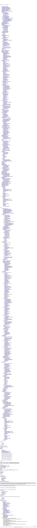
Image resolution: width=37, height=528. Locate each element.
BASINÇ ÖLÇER (5, 124)
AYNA (2, 46)
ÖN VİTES (4, 61)
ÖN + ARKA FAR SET (6, 37)
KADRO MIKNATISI (5, 59)
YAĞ (3, 118)
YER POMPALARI (5, 42)
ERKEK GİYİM (4, 196)
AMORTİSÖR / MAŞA (4, 114)
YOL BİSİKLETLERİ (5, 226)
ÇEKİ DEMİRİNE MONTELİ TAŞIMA (8, 176)
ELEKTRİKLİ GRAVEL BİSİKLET (7, 211)
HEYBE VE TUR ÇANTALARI (8, 409)
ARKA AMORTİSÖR (5, 115)
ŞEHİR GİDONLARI (5, 94)
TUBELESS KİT (7, 360)
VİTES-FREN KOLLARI (6, 74)
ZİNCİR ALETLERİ (5, 134)
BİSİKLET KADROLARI (5, 32)
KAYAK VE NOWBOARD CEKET (7, 190)
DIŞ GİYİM (3, 151)
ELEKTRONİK (3, 38)
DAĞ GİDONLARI (5, 93)
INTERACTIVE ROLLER (6, 168)
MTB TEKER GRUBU (6, 85)
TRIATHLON (3, 163)
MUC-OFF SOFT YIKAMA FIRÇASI (6, 452)
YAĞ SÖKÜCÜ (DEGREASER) (8, 337)
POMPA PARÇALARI (6, 43)
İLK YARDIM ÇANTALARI (5, 184)
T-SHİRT (4, 187)
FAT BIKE (6, 217)
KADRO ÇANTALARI (7, 411)
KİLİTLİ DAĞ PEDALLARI (8, 321)
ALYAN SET (6, 350)
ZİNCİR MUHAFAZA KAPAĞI (7, 56)
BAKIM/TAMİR (4, 450)
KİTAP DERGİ (6, 269)
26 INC (4, 34)
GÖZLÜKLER (3, 149)
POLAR (4, 197)
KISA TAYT (4, 155)
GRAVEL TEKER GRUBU (6, 86)
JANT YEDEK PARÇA (6, 92)
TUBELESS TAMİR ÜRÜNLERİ (7, 138)
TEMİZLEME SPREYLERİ (6, 119)
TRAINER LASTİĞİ (4, 171)
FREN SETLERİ (5, 73)
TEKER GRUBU (4, 84)
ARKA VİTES (5, 72)
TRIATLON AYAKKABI (8, 371)
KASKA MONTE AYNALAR (8, 257)
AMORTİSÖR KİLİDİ (6, 116)
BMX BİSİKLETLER (5, 228)
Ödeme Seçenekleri (4, 478)
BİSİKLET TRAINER (4, 164)
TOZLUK (4, 205)
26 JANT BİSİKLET (7, 230)
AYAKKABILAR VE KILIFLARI (6, 144)
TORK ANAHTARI (5, 128)
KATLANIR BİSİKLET (6, 17)
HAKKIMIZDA (5, 509)
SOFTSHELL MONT (5, 199)
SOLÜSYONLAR (7, 343)
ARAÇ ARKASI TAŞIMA (6, 175)
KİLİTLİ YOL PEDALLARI (6, 106)
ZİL (3, 260)
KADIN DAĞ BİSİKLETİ (6, 16)
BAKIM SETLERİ (5, 356)
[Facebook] (3, 498)
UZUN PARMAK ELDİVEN (6, 160)
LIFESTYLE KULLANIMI (6, 150)
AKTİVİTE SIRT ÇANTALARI (5, 182)
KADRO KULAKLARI (6, 328)
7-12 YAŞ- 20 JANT (5, 30)
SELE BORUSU (5, 103)
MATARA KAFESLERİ (6, 44)
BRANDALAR (6, 265)
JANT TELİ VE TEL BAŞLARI (7, 88)
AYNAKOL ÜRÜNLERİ (6, 130)
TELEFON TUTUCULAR (5, 51)
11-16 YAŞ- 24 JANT (7, 236)
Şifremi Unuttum (6, 446)
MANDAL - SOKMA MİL (6, 89)
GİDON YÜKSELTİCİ (6, 99)
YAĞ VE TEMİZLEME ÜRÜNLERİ (6, 117)
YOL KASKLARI (5, 141)
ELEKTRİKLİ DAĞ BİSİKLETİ (6, 7)
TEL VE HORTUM (7, 281)
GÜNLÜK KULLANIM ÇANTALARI (6, 183)
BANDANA (6, 436)
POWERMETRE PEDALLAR (6, 107)
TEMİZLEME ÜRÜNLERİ (6, 120)
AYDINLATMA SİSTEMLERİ (5, 35)
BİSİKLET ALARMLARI (6, 55)
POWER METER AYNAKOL (6, 65)
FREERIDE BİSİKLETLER (5, 31)
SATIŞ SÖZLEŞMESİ (5, 511)
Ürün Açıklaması (4, 477)
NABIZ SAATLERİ (5, 39)
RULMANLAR (6, 305)
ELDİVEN (4, 194)
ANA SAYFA (4, 514)
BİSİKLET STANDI (5, 406)
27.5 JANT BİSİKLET (6, 26)
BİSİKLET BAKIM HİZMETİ (5, 135)
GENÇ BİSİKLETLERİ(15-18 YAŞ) (6, 25)
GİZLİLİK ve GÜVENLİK (6, 512)
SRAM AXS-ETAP (5, 110)
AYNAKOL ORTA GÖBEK (6, 66)
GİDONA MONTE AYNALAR (7, 47)
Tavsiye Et (1, 476)
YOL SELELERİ (5, 101)
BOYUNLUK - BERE (6, 203)
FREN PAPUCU (5, 68)
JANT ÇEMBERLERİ (7, 301)
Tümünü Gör (4, 213)
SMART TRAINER (7, 393)
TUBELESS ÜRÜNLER (5, 136)
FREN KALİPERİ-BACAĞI (8, 275)
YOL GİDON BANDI (5, 97)
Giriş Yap (1, 447)
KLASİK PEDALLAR (7, 323)
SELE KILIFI (4, 102)
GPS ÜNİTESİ (5, 40)
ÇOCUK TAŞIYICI (4, 172)
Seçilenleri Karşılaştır (2, 494)
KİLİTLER (3, 48)
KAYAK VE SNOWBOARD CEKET (7, 200)
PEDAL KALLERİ (5, 108)
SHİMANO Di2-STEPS (7, 327)
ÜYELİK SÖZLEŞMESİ (6, 510)
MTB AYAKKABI (5, 145)
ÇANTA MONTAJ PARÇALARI (7, 181)
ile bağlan (1, 448)
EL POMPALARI (7, 250)
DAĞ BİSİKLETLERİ (4, 12)
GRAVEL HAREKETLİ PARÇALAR (6, 81)
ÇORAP (3, 162)
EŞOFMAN (6, 433)
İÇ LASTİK (4, 113)
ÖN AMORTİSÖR (7, 332)
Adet (0, 470)
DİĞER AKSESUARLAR (5, 52)
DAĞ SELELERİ (7, 315)
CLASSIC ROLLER (7, 397)
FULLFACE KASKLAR (8, 365)
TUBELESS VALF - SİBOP (6, 137)
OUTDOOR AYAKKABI (6, 195)
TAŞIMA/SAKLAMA (5, 506)
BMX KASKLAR (5, 143)
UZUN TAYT (5, 156)
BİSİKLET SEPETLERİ (6, 53)
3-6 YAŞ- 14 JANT (7, 234)
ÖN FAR (4, 36)
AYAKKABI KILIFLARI (6, 148)
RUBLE (4, 62)
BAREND (4, 98)
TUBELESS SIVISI (7, 358)
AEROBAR (4, 95)
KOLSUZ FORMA (5, 153)
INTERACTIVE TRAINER (6, 165)
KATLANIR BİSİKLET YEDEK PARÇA (8, 18)
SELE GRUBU (3, 100)
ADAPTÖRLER (5, 54)
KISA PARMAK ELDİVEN (6, 159)
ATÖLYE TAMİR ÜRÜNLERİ (5, 127)
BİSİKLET (3, 11)
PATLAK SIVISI (5, 121)
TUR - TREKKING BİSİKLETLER (7, 19)
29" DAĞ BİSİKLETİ (5, 14)
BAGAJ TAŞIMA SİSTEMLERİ (5, 50)
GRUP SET (4, 67)
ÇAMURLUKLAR (4, 49)
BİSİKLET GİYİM (5, 505)
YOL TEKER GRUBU (7, 299)
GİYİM (2, 139)
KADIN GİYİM (4, 186)
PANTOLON (4, 157)
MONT (4, 188)
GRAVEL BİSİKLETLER (5, 22)
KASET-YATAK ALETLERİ (6, 132)
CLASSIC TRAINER (5, 166)
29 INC (4, 33)
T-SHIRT (6, 429)
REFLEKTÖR (5, 58)
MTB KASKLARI (7, 364)
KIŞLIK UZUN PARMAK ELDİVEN (9, 386)
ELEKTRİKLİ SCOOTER (5, 10)
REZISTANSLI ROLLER (6, 169)
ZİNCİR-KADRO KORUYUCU (8, 267)
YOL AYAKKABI (7, 369)
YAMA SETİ (6, 341)
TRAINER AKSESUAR (6, 167)
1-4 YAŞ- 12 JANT (5, 28)
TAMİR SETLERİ (5, 133)
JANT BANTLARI (7, 304)
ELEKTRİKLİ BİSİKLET (5, 6)
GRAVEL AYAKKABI (6, 147)
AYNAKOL (4, 64)
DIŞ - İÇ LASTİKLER (4, 112)
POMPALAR (3, 41)
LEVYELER (6, 342)
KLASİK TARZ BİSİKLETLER (7, 20)
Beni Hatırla (2, 446)
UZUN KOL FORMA (5, 152)
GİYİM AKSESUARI (4, 161)
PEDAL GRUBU (4, 105)
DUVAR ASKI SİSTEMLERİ (6, 402)
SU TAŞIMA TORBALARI (5, 185)
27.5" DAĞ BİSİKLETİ (6, 13)
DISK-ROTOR (5, 69)
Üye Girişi (3, 443)
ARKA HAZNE (6, 303)
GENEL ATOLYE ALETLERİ (8, 348)
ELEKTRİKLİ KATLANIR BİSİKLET (6, 8)
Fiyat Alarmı (4, 476)
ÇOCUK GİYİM (5, 389)
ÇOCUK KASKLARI (7, 366)
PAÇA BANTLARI (5, 57)
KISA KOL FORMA (7, 377)
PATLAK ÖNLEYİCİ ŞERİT (6, 123)
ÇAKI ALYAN (5, 126)
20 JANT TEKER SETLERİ (6, 87)
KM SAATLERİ (6, 246)
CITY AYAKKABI (5, 146)
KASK (2, 140)
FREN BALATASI (5, 77)
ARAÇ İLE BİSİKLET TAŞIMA (6, 174)
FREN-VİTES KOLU (5, 63)
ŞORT (4, 192)
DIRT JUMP (3, 24)
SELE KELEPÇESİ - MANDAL (7, 104)
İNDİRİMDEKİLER (5, 515)
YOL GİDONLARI (7, 309)
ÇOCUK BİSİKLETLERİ (5, 27)
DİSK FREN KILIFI (5, 131)
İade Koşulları (3, 480)
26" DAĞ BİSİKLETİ (7, 215)
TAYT (5, 423)
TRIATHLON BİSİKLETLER (5, 23)
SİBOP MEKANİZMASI (6, 125)
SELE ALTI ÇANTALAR (6, 179)
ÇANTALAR (3, 177)
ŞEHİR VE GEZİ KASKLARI (8, 363)
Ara (7, 4)
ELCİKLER (6, 311)
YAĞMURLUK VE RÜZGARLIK (7, 189)
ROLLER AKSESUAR (6, 170)
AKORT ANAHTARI (5, 129)
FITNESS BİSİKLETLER (6, 21)
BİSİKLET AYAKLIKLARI (6, 261)
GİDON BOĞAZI (5, 96)
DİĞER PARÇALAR (5, 70)
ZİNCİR (3, 109)
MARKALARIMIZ (5, 516)
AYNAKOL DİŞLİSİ (5, 76)
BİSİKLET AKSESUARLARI (6, 503)
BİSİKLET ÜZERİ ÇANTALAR (6, 178)
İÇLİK (4, 154)
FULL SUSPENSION (5, 15)
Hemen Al (2, 472)
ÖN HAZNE (4, 90)
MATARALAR (5, 45)
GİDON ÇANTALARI (6, 180)
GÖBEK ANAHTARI (7, 352)
